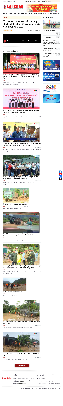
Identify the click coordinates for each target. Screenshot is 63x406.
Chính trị (10, 13)
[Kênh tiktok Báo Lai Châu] (60, 179)
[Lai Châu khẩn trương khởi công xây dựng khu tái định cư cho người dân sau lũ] (21, 222)
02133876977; (21, 381)
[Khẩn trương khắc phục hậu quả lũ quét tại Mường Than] (21, 342)
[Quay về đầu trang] (60, 403)
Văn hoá (18, 13)
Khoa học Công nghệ (38, 13)
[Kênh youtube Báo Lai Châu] (60, 174)
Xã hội (14, 13)
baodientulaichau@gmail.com (22, 383)
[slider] (14, 40)
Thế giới (26, 13)
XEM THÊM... (22, 365)
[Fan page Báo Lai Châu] (60, 172)
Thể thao (31, 13)
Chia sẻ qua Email (8, 30)
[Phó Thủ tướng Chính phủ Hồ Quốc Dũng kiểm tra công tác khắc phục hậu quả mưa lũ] (21, 165)
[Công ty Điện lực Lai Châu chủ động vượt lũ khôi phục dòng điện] (21, 310)
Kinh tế (22, 13)
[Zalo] (60, 176)
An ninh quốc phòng (47, 13)
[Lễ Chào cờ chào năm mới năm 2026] (51, 24)
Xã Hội (5, 18)
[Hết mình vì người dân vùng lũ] (14, 284)
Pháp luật (55, 13)
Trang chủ (5, 13)
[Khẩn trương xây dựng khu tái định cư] (16, 195)
